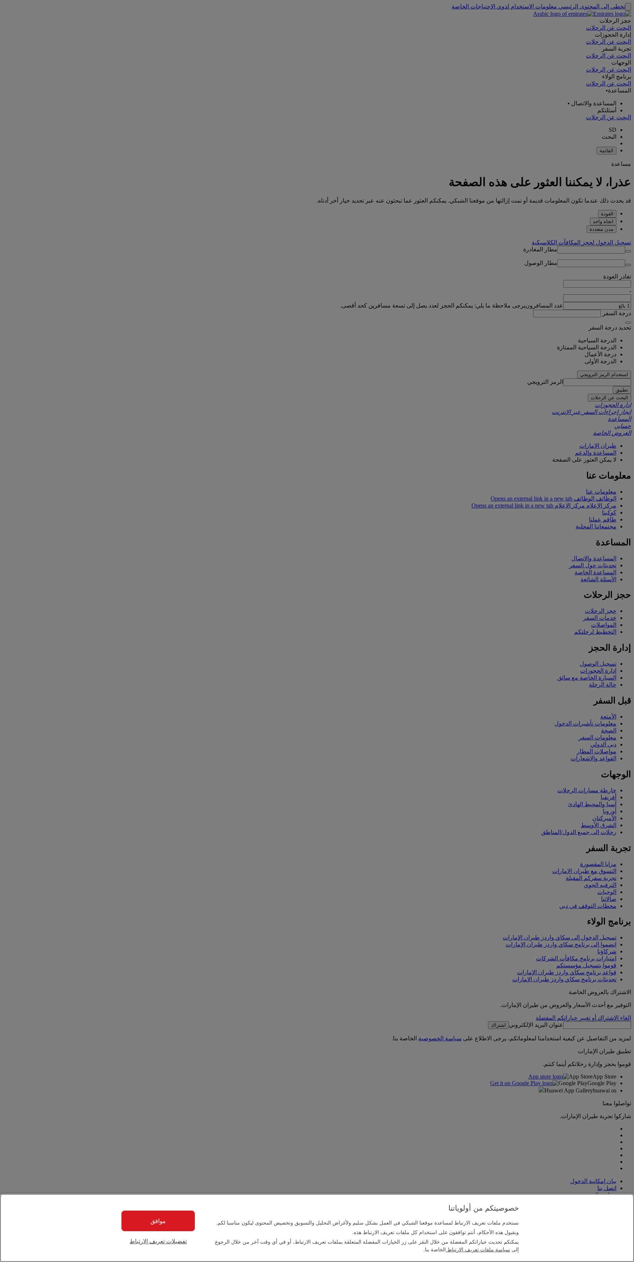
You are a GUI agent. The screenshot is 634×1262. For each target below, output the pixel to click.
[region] (317, 1228)
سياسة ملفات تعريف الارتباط (478, 1249)
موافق (158, 1220)
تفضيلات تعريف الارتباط (158, 1241)
